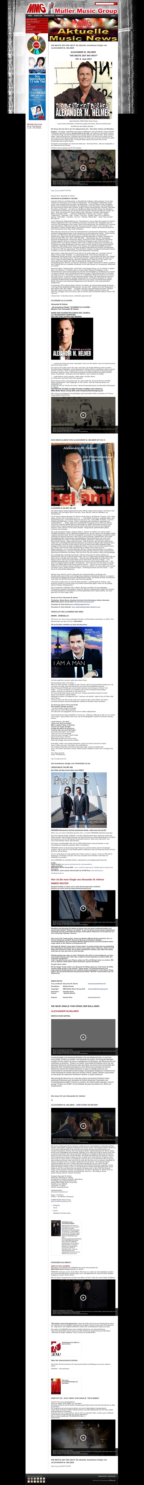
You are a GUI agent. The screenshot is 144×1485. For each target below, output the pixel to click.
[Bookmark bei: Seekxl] (35, 1482)
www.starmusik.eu (97, 870)
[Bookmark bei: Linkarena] (38, 1479)
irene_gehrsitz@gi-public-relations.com (86, 607)
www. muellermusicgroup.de (83, 867)
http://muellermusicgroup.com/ (61, 1201)
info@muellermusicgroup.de (84, 602)
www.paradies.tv (86, 864)
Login (113, 16)
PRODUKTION (49, 16)
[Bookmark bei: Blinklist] (44, 1482)
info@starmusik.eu (57, 873)
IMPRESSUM (30, 27)
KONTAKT (59, 16)
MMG (30, 16)
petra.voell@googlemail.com (79, 604)
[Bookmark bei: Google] (44, 1479)
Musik (55, 1208)
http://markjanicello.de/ (58, 759)
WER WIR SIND (31, 19)
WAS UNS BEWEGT (33, 22)
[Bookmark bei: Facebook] (29, 1479)
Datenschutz (102, 1476)
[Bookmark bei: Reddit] (41, 1482)
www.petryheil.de (94, 997)
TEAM (28, 24)
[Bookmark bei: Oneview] (35, 1479)
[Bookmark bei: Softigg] (32, 1482)
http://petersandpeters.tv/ (59, 1192)
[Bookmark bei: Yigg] (38, 1482)
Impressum (111, 1476)
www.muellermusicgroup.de (98, 989)
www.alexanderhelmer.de (97, 983)
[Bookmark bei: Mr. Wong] (32, 1479)
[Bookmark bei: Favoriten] (29, 1482)
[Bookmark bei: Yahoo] (41, 1479)
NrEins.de (112, 1480)
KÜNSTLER (38, 16)
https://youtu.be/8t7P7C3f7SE (61, 190)
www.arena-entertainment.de (71, 864)
